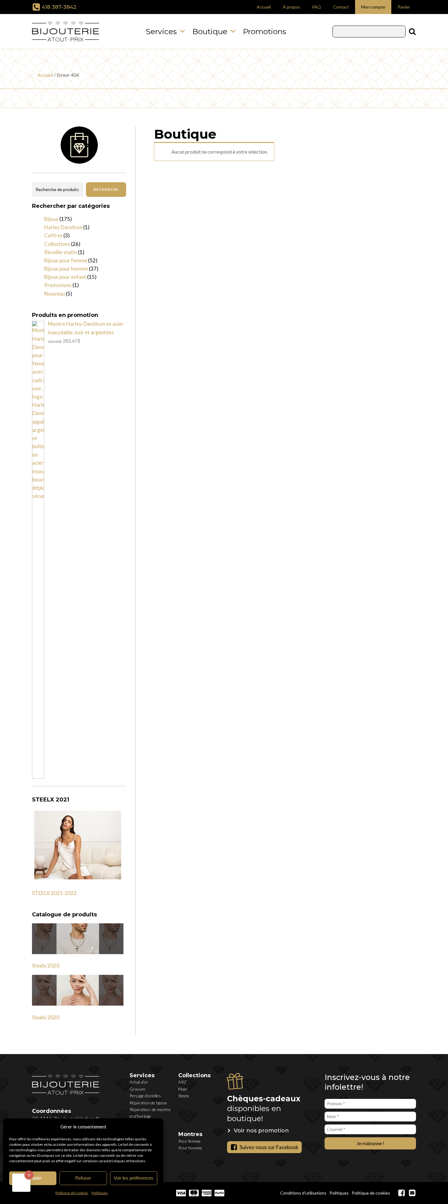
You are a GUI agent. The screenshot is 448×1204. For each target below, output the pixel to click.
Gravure (137, 1089)
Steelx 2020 (45, 965)
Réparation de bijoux (148, 1102)
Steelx (183, 1095)
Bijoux (51, 219)
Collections (57, 244)
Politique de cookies (71, 1193)
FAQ (316, 6)
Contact (341, 6)
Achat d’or (139, 1082)
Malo (182, 1089)
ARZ (182, 1082)
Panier (404, 6)
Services (161, 31)
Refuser (83, 1178)
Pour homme (190, 1147)
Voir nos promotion (261, 1130)
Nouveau (54, 293)
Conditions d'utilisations (303, 1192)
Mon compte (373, 6)
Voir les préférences (133, 1178)
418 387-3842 (59, 7)
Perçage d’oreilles (145, 1095)
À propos (291, 6)
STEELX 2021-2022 (54, 893)
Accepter (33, 1178)
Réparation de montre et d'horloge (150, 1113)
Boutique (209, 31)
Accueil (264, 6)
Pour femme (189, 1141)
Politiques (99, 1193)
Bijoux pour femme (65, 260)
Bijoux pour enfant (65, 277)
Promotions (264, 31)
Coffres (53, 235)
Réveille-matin (60, 252)
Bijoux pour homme (66, 268)
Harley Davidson (63, 227)
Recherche (106, 189)
